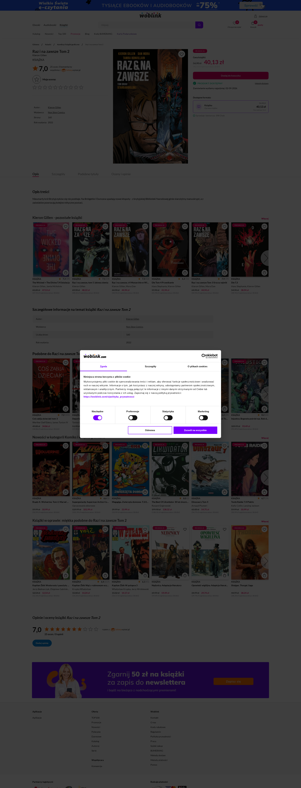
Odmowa (150, 430)
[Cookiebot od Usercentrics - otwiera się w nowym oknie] (204, 356)
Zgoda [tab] (103, 366)
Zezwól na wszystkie (195, 430)
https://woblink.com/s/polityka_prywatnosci (109, 396)
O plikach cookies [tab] (197, 366)
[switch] (132, 417)
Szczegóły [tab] (150, 366)
